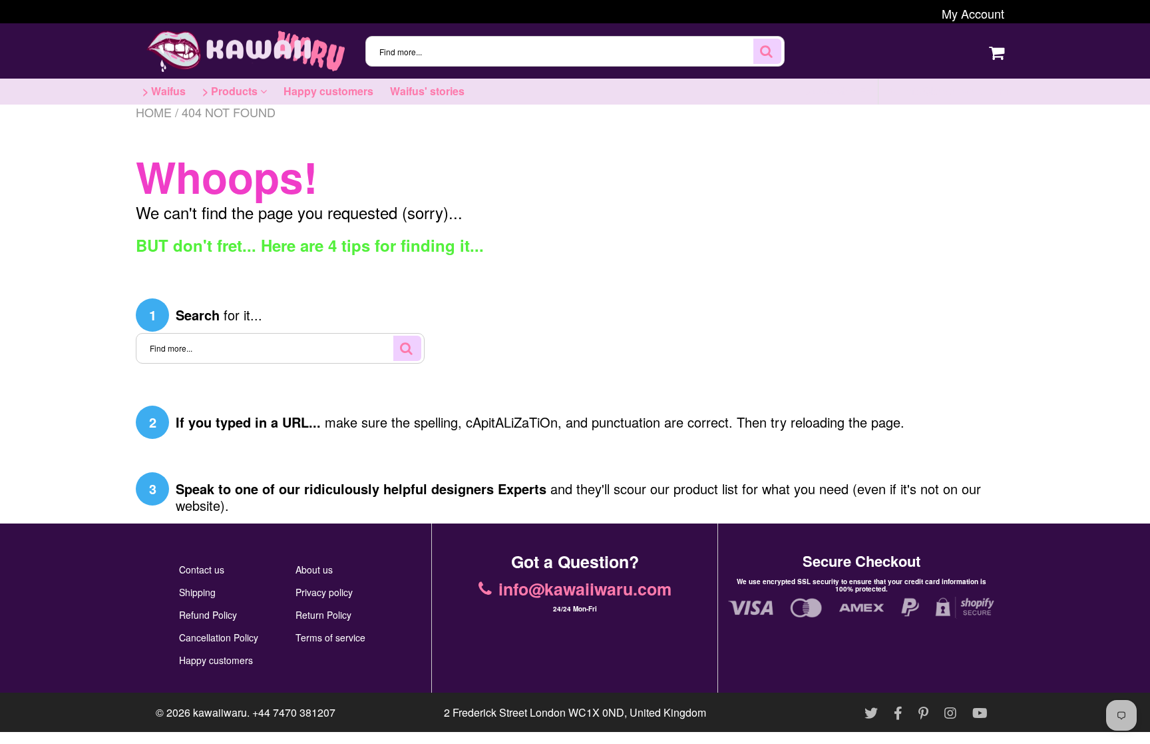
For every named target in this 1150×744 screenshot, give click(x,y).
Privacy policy (324, 592)
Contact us (201, 569)
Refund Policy (208, 614)
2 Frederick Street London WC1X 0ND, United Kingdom (575, 712)
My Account (973, 13)
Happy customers (328, 91)
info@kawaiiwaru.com (954, 91)
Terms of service (330, 637)
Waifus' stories (427, 91)
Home (154, 112)
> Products (231, 91)
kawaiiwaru (220, 712)
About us (314, 569)
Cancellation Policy (218, 637)
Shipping (197, 592)
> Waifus (164, 91)
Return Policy (323, 614)
